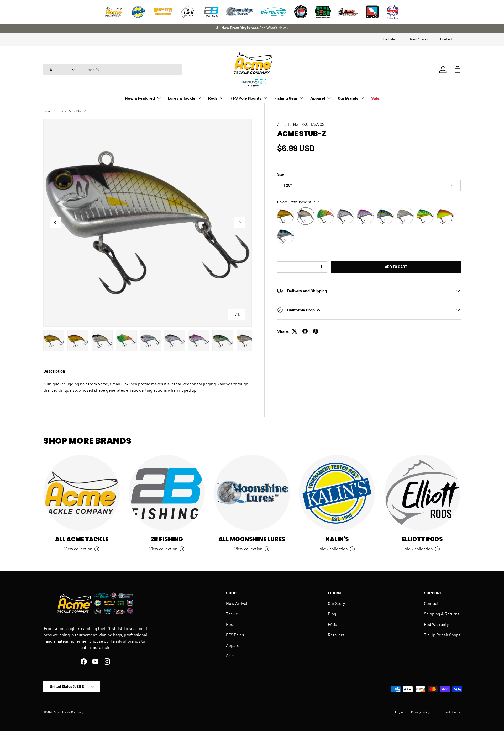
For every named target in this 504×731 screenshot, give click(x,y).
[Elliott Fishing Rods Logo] (187, 11)
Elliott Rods (422, 539)
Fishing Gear (285, 97)
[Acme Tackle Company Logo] (113, 11)
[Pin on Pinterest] (315, 331)
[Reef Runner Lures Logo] (273, 12)
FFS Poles (235, 634)
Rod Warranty (436, 624)
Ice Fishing (390, 39)
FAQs (332, 624)
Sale (375, 97)
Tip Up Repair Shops (442, 634)
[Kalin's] (337, 493)
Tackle (232, 613)
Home (47, 111)
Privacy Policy (420, 712)
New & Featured (140, 97)
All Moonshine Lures (251, 539)
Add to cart (396, 267)
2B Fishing (167, 539)
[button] (457, 69)
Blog (332, 613)
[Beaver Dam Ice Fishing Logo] (301, 11)
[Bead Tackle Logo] (372, 12)
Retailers (336, 634)
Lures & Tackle (181, 97)
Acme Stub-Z (77, 111)
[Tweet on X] (294, 331)
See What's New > (273, 28)
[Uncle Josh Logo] (323, 11)
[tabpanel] (147, 387)
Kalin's (337, 539)
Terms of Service (449, 712)
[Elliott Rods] (422, 493)
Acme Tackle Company (69, 712)
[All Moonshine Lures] (252, 493)
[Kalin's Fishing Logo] (138, 11)
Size (280, 174)
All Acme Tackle (81, 539)
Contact (446, 39)
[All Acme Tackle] (82, 493)
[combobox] (112, 69)
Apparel (317, 97)
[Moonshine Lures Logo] (239, 12)
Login (399, 712)
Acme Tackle (287, 124)
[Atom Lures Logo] (393, 12)
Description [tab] (54, 370)
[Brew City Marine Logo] (163, 12)
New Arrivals (419, 39)
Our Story (336, 603)
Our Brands (348, 97)
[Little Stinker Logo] (347, 12)
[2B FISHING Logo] (211, 11)
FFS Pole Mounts (245, 97)
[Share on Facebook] (305, 331)
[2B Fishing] (167, 493)
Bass (59, 111)
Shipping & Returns (442, 613)
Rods (213, 97)
